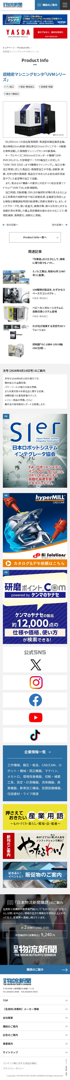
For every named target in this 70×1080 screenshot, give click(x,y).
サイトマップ (10, 1052)
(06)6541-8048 (12, 991)
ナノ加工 (10, 86)
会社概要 (8, 1017)
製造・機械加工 (27, 86)
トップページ (9, 47)
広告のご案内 (10, 1035)
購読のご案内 (50, 5)
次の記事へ (58, 224)
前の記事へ (12, 224)
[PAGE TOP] (66, 1068)
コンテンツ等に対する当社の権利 (20, 1063)
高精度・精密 (47, 86)
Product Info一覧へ (35, 237)
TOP (5, 1000)
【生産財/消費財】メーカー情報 (21, 1009)
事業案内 (8, 1043)
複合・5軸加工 (12, 93)
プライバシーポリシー (13, 1068)
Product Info (23, 47)
